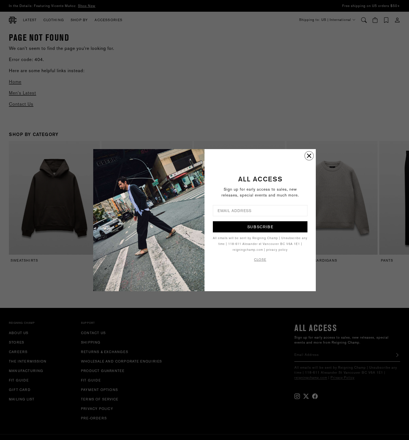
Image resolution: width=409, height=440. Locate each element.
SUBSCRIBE (260, 226)
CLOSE (260, 259)
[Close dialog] (309, 155)
